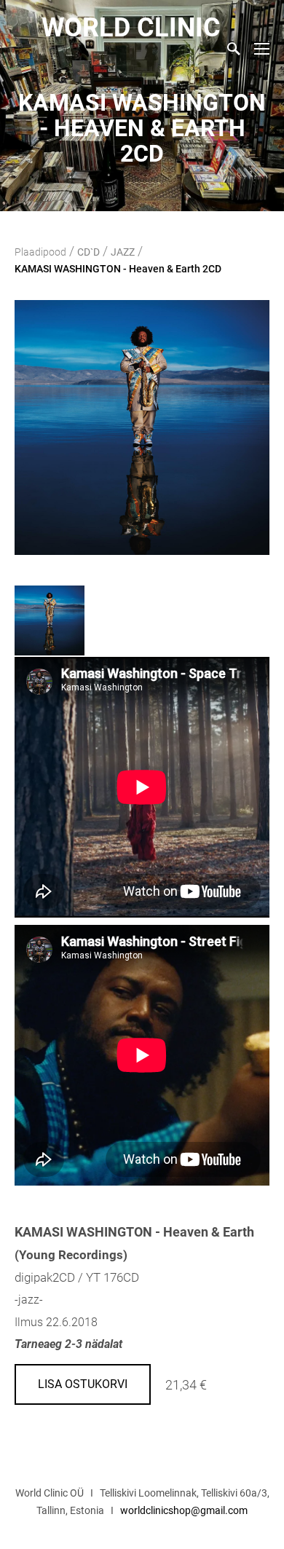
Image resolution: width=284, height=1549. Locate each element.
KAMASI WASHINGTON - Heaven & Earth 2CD (118, 269)
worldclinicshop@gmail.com (184, 1510)
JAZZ (123, 252)
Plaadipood (40, 252)
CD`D (88, 252)
